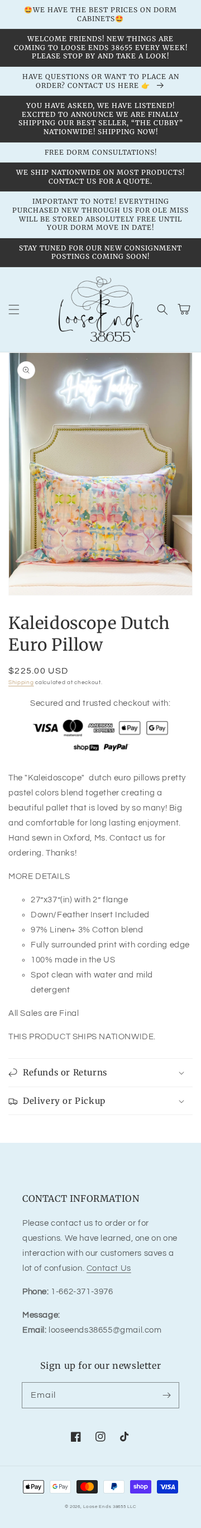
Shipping (21, 682)
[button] (14, 309)
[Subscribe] (166, 1395)
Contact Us (109, 1268)
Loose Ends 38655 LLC (109, 1506)
